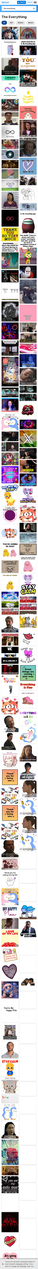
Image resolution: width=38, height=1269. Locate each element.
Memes (30, 22)
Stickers (20, 22)
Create (22, 2)
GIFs (11, 22)
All (4, 22)
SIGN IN (30, 2)
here (32, 1266)
